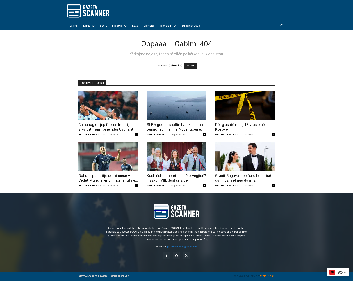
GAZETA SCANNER (87, 134)
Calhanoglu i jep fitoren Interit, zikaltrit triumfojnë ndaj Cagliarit (105, 126)
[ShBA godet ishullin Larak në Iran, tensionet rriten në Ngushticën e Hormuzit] (176, 105)
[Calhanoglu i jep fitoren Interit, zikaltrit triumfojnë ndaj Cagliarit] (108, 105)
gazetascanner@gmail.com (181, 246)
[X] (186, 255)
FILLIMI (190, 65)
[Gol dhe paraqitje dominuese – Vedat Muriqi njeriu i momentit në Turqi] (108, 156)
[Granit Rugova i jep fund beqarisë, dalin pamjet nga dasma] (245, 156)
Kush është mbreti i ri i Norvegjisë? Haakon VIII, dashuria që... (176, 177)
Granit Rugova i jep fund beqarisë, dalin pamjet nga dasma (243, 177)
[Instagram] (176, 255)
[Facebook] (166, 255)
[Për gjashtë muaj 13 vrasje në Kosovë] (245, 105)
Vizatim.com (267, 276)
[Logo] (95, 11)
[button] (281, 26)
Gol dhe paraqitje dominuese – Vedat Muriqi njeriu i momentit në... (108, 177)
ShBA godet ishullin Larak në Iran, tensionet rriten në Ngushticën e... (175, 126)
